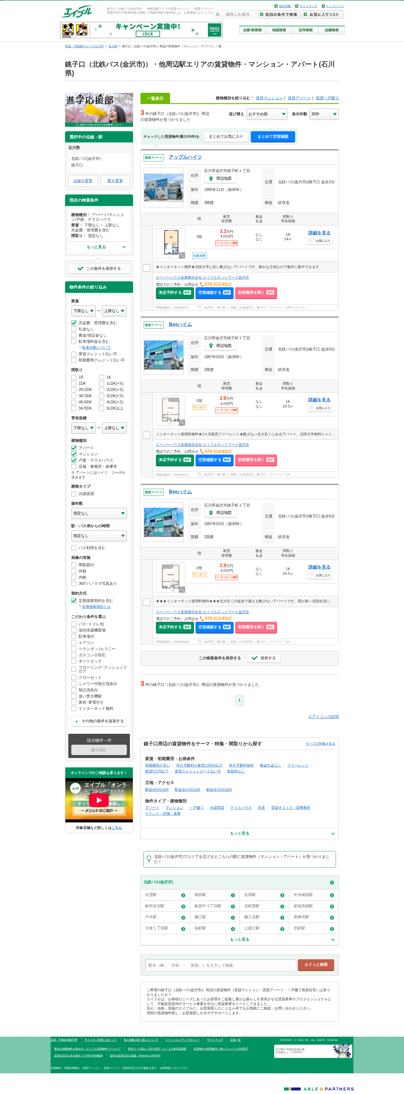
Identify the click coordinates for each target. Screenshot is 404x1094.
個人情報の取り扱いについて (141, 1039)
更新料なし (236, 771)
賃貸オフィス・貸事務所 (290, 807)
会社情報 (285, 6)
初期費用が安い (157, 765)
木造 (261, 807)
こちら (116, 828)
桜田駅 (200, 894)
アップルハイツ (185, 157)
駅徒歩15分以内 (219, 789)
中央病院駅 (303, 894)
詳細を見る (319, 232)
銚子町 (221, 307)
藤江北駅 (252, 917)
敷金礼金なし (270, 765)
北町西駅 (252, 906)
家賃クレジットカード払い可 (198, 771)
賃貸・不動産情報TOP (64, 1039)
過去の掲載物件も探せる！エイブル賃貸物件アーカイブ (87, 1048)
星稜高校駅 (303, 906)
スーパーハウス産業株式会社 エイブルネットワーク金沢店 (202, 277)
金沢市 (208, 307)
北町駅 (299, 928)
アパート (276, 307)
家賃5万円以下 (157, 771)
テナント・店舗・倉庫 (163, 813)
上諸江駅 (252, 928)
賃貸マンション (269, 98)
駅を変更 (115, 180)
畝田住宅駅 (154, 906)
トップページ (335, 6)
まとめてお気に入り (226, 136)
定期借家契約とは (96, 607)
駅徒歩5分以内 (157, 789)
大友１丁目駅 (156, 928)
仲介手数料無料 (241, 765)
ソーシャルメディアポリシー (182, 1039)
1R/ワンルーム (295, 307)
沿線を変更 (83, 180)
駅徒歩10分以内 (187, 789)
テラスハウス (241, 807)
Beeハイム (180, 324)
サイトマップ (308, 6)
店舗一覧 (235, 1039)
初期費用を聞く (255, 292)
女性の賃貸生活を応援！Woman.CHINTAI (135, 1055)
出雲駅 (151, 894)
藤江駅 (200, 917)
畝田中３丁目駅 (208, 906)
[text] (220, 965)
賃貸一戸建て (327, 98)
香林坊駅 (301, 917)
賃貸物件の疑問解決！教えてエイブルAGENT (220, 1048)
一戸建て (197, 807)
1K (288, 474)
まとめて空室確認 (273, 136)
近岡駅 (250, 894)
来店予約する (174, 292)
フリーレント (298, 765)
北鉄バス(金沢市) (241, 307)
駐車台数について (96, 347)
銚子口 (261, 307)
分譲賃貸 (217, 807)
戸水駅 (151, 917)
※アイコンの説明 (323, 717)
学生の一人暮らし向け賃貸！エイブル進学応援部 (157, 1048)
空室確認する (214, 292)
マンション (174, 807)
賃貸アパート (299, 98)
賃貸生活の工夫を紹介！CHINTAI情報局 (78, 1055)
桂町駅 (200, 928)
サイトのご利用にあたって (101, 1039)
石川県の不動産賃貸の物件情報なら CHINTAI (290, 1051)
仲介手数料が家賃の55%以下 (199, 765)
